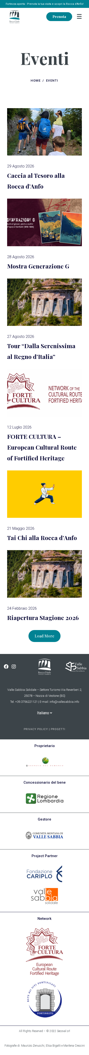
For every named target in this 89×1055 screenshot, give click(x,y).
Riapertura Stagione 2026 (43, 617)
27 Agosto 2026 (20, 336)
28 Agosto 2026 (20, 257)
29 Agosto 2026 (20, 166)
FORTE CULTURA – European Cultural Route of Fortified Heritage (42, 447)
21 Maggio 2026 (20, 528)
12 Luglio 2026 (19, 427)
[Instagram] (14, 666)
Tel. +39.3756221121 (23, 701)
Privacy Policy (36, 729)
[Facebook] (6, 666)
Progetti (58, 729)
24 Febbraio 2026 (22, 608)
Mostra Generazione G (38, 266)
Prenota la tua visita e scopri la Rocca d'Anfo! (55, 4)
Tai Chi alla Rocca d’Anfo (42, 537)
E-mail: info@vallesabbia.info (59, 701)
